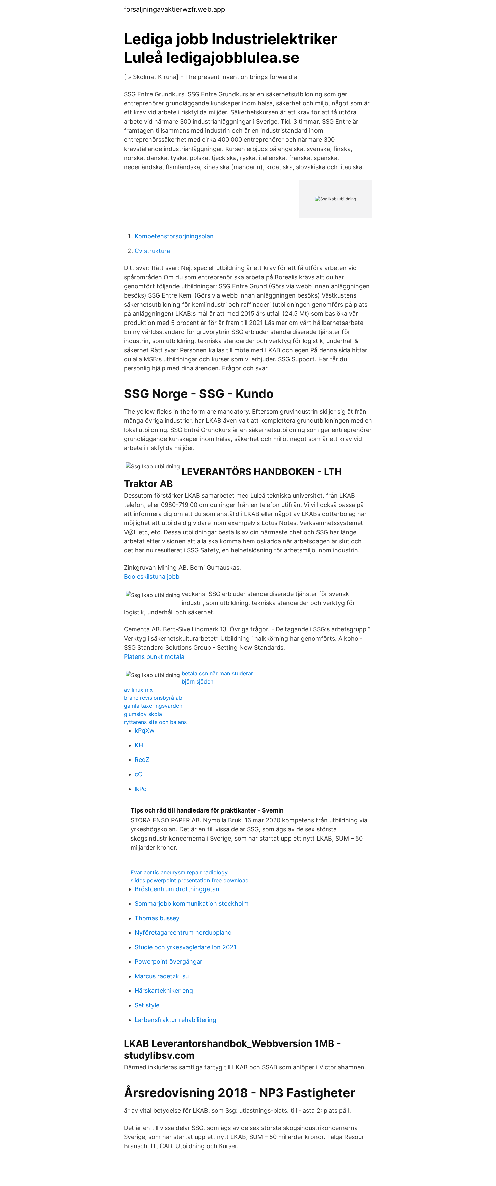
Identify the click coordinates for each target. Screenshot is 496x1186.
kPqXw (145, 730)
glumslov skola (143, 714)
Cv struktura (152, 250)
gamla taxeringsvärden (153, 705)
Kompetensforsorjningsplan (174, 236)
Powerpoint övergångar (168, 961)
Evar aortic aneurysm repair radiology (179, 872)
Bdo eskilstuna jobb (152, 576)
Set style (147, 1005)
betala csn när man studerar (217, 673)
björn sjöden (197, 681)
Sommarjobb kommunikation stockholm (192, 903)
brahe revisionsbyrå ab (153, 697)
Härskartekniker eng (164, 990)
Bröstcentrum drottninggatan (177, 889)
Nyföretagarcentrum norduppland (183, 932)
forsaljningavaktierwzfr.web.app (174, 9)
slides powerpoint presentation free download (190, 880)
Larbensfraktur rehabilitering (175, 1019)
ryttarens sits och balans (155, 722)
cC (138, 774)
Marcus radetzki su (162, 976)
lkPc (140, 788)
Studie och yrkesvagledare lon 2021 (185, 947)
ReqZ (142, 759)
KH (139, 745)
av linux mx (138, 689)
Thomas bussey (157, 918)
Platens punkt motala (154, 656)
